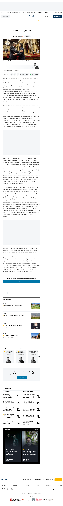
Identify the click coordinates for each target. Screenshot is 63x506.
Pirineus (46, 12)
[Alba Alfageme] (33, 359)
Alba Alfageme (33, 354)
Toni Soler (6, 66)
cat (58, 12)
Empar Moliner (8, 354)
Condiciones (35, 493)
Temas (37, 485)
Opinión (5, 20)
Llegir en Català (27, 36)
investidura (11, 292)
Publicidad (48, 485)
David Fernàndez (21, 354)
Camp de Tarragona (33, 12)
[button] (39, 356)
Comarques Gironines (26, 12)
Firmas (27, 485)
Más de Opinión (7, 299)
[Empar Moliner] (8, 359)
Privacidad (30, 493)
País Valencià (18, 12)
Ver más (36, 429)
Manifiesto (3, 485)
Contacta (60, 485)
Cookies (39, 493)
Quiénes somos (16, 485)
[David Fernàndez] (21, 359)
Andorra (10, 12)
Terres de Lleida (41, 12)
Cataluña (6, 12)
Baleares (14, 12)
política (5, 292)
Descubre (7, 429)
